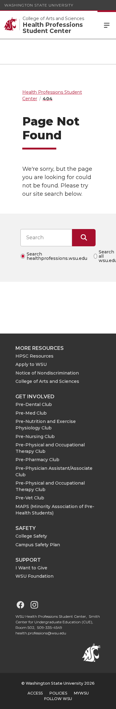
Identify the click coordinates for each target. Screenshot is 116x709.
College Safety (31, 536)
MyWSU (81, 693)
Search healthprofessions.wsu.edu (57, 256)
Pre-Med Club (31, 413)
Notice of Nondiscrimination (47, 373)
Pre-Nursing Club (35, 436)
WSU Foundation (34, 576)
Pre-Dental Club (33, 404)
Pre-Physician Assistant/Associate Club (53, 471)
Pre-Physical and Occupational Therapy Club (50, 448)
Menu (106, 25)
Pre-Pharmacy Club (37, 459)
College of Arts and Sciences (47, 381)
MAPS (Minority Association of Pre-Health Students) (54, 510)
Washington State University (38, 5)
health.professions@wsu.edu (40, 633)
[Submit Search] (84, 237)
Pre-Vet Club (29, 498)
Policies (58, 693)
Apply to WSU (31, 364)
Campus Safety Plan (37, 544)
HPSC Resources (34, 356)
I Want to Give (31, 568)
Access (35, 693)
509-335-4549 (49, 627)
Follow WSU (58, 698)
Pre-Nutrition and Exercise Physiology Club (45, 425)
